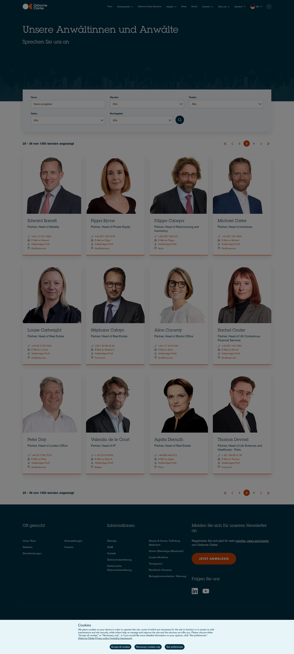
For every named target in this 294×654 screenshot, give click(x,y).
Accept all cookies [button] (120, 646)
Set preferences (174, 646)
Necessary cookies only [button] (148, 646)
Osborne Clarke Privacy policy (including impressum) (105, 638)
